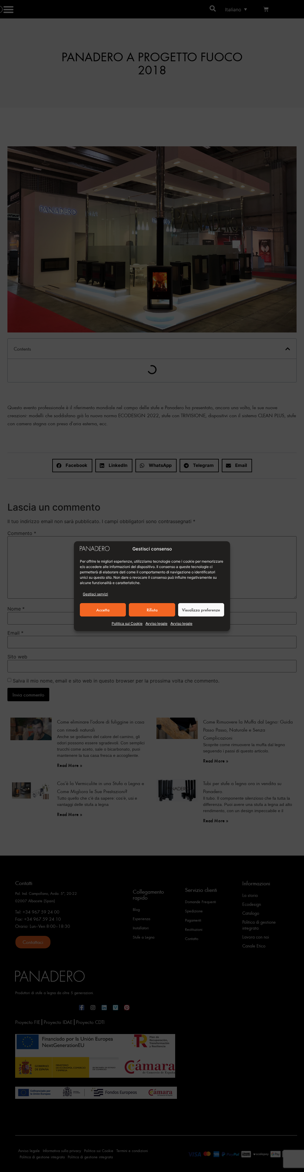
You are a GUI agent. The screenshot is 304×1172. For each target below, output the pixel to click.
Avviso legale (156, 623)
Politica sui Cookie (127, 623)
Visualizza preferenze (201, 610)
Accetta (103, 610)
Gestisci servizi (95, 594)
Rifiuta (152, 610)
